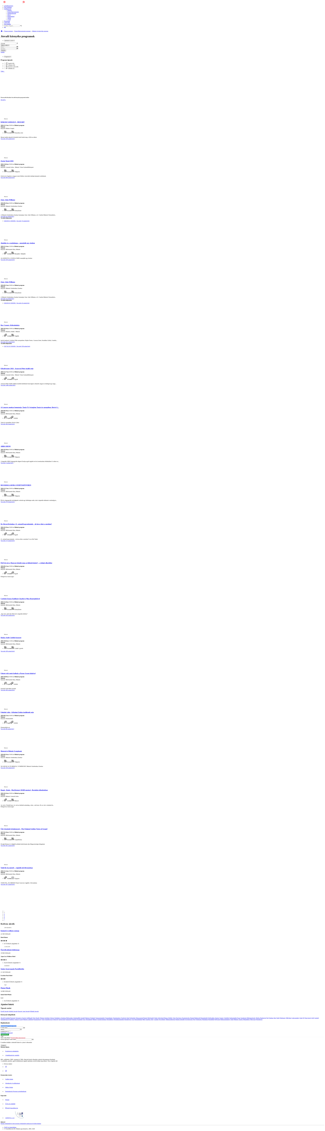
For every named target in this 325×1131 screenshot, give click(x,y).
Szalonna (63, 1018)
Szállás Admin (9, 1079)
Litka (301, 1018)
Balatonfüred (10, 16)
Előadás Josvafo (34, 1011)
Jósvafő (3, 1018)
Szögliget (47, 1018)
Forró (43, 1019)
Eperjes (24, 1018)
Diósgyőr (55, 1019)
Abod (127, 1018)
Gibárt (232, 1019)
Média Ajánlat (9, 1087)
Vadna (156, 1018)
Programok (7, 21)
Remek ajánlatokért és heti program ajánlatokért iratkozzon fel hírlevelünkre (21, 1123)
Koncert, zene (13, 66)
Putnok (145, 1018)
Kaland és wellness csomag (10, 931)
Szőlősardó (29, 1018)
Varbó (277, 1018)
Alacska (217, 1018)
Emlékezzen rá (5, 1031)
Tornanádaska (108, 1018)
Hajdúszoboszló (11, 13)
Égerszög (12, 1018)
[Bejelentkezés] (5, 27)
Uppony (221, 1018)
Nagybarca (179, 1018)
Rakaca (166, 1018)
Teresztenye (19, 1018)
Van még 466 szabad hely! (8, 690)
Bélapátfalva (246, 1019)
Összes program (8, 31)
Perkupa (42, 1018)
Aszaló (21, 1019)
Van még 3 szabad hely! (7, 463)
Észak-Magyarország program (22, 31)
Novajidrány (162, 1019)
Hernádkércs (110, 1019)
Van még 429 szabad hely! (8, 615)
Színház (11, 65)
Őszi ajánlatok (8, 7)
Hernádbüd (211, 1019)
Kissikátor (80, 1019)
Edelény (170, 1018)
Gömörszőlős (76, 1018)
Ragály (38, 1018)
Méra (144, 1019)
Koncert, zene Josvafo (24, 1011)
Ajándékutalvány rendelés (12, 1055)
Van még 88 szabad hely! (7, 729)
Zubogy (52, 1018)
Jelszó (2, 1029)
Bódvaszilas (69, 1018)
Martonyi (87, 1018)
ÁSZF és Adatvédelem (10, 1127)
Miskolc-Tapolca (238, 1019)
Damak (192, 1018)
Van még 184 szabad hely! (8, 768)
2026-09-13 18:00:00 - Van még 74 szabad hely (17, 221)
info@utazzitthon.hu (12, 1108)
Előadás (11, 68)
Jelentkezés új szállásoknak (12, 1083)
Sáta (275, 1018)
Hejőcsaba (217, 1019)
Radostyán (263, 1018)
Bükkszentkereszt (170, 1019)
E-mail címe (4, 1027)
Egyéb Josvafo (5, 1011)
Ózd (267, 1018)
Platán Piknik (5, 988)
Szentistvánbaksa (101, 1019)
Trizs (34, 1018)
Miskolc (95, 1019)
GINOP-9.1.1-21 (9, 1118)
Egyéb (11, 63)
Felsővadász (211, 1018)
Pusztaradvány (37, 1019)
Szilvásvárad (61, 1019)
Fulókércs (11, 1019)
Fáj (303, 1018)
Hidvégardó (150, 1018)
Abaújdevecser (49, 1019)
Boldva (258, 1018)
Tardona (271, 1018)
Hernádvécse (127, 1019)
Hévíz (9, 15)
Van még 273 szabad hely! (8, 540)
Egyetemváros (189, 1019)
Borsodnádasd (138, 1019)
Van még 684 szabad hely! (8, 177)
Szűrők (2, 52)
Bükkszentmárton (225, 1019)
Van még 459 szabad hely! (8, 259)
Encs (84, 1019)
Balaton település (180, 1019)
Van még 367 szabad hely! (8, 884)
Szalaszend (69, 1019)
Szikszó (17, 1019)
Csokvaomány (295, 1018)
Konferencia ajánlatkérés (12, 1051)
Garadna (156, 1019)
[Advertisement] (51, 84)
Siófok (9, 18)
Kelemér (92, 1018)
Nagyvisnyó (308, 1018)
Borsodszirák (204, 1018)
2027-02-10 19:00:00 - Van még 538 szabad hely (17, 346)
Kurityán (123, 1018)
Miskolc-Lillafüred (28, 1019)
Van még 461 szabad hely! (8, 845)
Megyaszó (253, 1019)
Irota (174, 1018)
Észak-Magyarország (13, 12)
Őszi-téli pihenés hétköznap (10, 950)
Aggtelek (7, 1018)
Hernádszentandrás (119, 1019)
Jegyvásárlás (7, 24)
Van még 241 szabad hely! (8, 342)
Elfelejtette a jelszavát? (7, 1033)
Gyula (9, 19)
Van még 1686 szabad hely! (8, 385)
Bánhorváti (197, 1018)
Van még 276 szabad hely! (8, 502)
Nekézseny (283, 1018)
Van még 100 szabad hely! (8, 138)
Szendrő (82, 1018)
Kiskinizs (74, 1019)
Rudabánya (58, 1018)
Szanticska (243, 1018)
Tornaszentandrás (100, 1018)
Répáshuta (205, 1019)
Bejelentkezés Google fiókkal (8, 1026)
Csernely (316, 1018)
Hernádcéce (259, 1019)
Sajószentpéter (233, 1018)
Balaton (9, 10)
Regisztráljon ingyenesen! (18, 1037)
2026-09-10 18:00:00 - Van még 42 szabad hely (17, 303)
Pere (194, 1019)
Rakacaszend (139, 1018)
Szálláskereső (7, 9)
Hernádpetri (89, 1019)
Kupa (238, 1018)
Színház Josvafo (13, 1011)
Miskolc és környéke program (40, 31)
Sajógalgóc (133, 1018)
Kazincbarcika (186, 1018)
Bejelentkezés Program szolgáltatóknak (15, 1091)
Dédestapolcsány (251, 1018)
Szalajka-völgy (150, 1019)
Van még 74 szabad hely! (7, 298)
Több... (3, 71)
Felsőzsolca (199, 1019)
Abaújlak (226, 1018)
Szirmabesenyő (5, 1019)
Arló (312, 1018)
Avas (133, 1019)
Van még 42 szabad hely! (7, 216)
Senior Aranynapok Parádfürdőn (12, 969)
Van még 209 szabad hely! (8, 651)
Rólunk (7, 1099)
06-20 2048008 (11, 1104)
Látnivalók (7, 22)
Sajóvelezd (161, 1018)
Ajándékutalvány (8, 6)
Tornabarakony (117, 1018)
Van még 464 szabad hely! (8, 424)
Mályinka (288, 1018)
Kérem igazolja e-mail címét (8, 1039)
